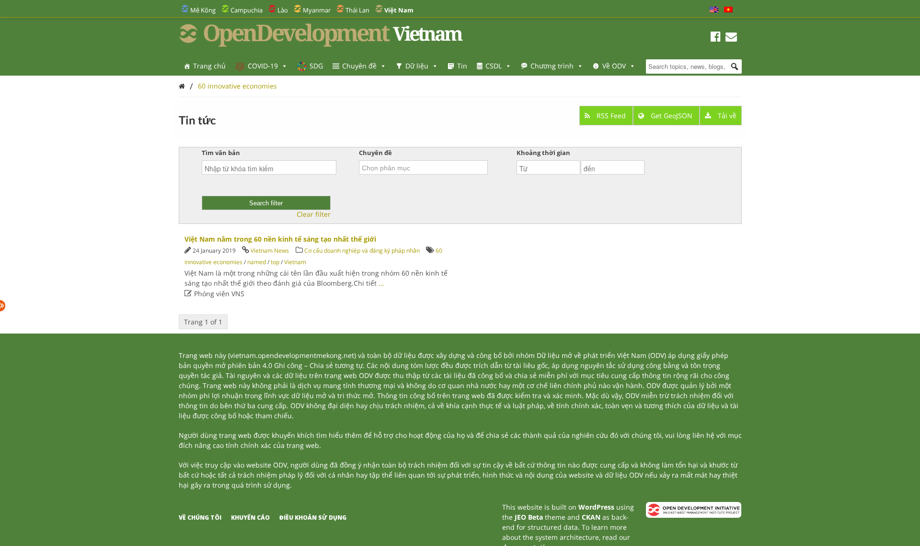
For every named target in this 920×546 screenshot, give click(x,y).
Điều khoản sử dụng (312, 517)
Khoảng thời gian (543, 152)
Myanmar (317, 10)
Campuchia (246, 10)
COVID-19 (263, 65)
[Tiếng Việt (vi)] (728, 10)
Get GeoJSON (671, 115)
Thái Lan (357, 10)
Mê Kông (203, 10)
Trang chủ (209, 65)
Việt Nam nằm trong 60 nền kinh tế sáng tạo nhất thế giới (280, 239)
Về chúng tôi (200, 517)
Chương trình (552, 65)
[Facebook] (716, 38)
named (256, 262)
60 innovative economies (237, 85)
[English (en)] (714, 10)
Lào (282, 10)
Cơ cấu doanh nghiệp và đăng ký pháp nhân (362, 250)
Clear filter (314, 214)
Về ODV (614, 65)
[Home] (182, 85)
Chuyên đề (359, 65)
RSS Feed (611, 115)
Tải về (726, 115)
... (381, 283)
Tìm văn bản (221, 152)
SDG (316, 65)
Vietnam (295, 262)
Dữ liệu (416, 65)
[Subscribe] (731, 38)
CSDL (493, 65)
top (275, 262)
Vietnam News (270, 250)
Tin (462, 65)
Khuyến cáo (250, 517)
